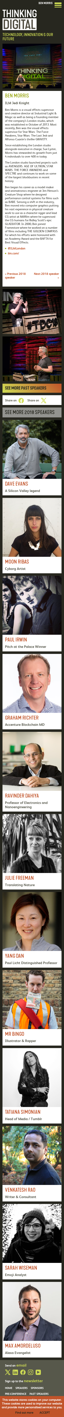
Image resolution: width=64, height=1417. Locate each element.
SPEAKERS (21, 1388)
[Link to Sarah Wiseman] (32, 1241)
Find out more (24, 1412)
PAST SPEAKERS (39, 1394)
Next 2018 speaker (46, 275)
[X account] (7, 1374)
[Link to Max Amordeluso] (32, 1319)
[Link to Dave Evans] (32, 457)
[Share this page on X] (43, 400)
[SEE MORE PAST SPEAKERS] (32, 388)
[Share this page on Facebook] (21, 400)
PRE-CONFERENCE (15, 1394)
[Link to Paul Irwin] (32, 613)
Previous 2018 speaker (15, 275)
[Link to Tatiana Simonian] (32, 1086)
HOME (8, 1388)
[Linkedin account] (15, 1374)
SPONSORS (37, 1388)
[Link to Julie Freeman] (32, 852)
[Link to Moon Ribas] (32, 535)
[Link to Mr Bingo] (32, 1008)
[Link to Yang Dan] (32, 929)
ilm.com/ (13, 253)
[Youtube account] (38, 1374)
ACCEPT (44, 1412)
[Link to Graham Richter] (32, 691)
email (21, 1365)
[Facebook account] (23, 1374)
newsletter (33, 1380)
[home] (19, 19)
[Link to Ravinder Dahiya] (32, 772)
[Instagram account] (30, 1374)
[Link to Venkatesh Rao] (32, 1163)
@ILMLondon (16, 248)
